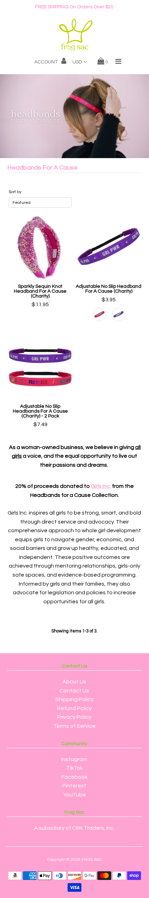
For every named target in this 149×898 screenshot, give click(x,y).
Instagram (74, 759)
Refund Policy (74, 708)
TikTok (74, 768)
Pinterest (74, 785)
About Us (74, 681)
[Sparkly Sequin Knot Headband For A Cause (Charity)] (40, 247)
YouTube (74, 794)
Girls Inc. (101, 486)
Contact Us (74, 690)
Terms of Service (74, 726)
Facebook (74, 777)
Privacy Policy (74, 717)
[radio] (99, 314)
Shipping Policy (74, 699)
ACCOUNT (46, 62)
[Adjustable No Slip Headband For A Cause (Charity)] (109, 247)
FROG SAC (91, 859)
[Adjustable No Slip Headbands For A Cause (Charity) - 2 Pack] (40, 368)
